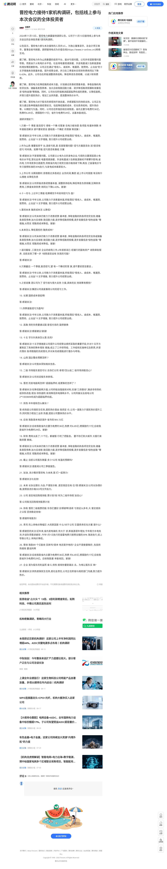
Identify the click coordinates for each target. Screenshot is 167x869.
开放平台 (57, 851)
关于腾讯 (23, 851)
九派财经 (22, 629)
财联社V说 (31, 708)
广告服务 (64, 851)
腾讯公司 (58, 861)
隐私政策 (49, 851)
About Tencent (32, 851)
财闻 (21, 669)
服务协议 (42, 851)
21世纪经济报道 (25, 610)
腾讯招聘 (71, 851)
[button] (140, 21)
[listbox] (61, 680)
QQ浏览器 (87, 851)
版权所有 (64, 861)
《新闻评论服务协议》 (52, 776)
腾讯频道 (95, 851)
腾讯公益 (79, 851)
